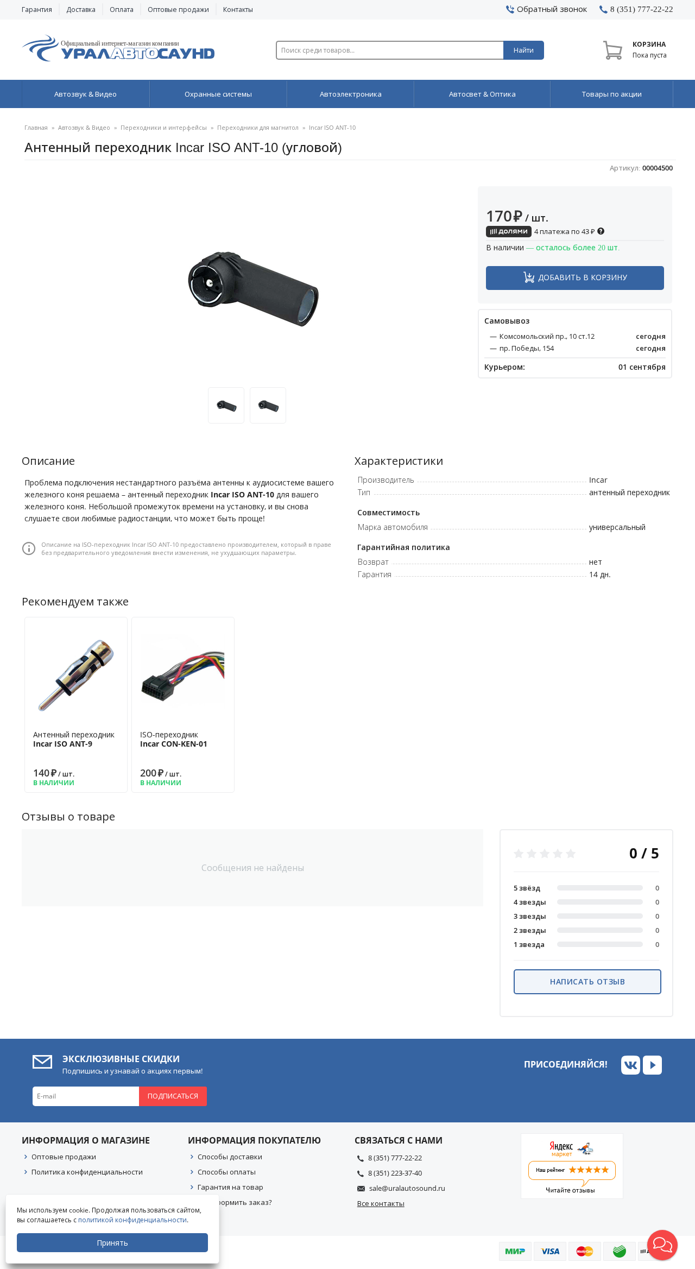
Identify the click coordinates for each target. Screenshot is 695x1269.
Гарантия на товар (230, 1187)
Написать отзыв (587, 981)
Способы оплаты (227, 1172)
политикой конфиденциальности (132, 1219)
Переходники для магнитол (258, 127)
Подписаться (173, 1096)
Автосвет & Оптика (482, 94)
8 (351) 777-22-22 (395, 1158)
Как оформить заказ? (235, 1202)
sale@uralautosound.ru (407, 1188)
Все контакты (381, 1203)
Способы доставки (230, 1156)
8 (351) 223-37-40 (395, 1173)
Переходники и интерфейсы (164, 127)
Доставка (81, 9)
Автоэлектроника (351, 94)
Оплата (122, 9)
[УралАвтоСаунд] (118, 50)
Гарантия (37, 9)
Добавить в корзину (582, 277)
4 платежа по (564, 231)
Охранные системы (218, 94)
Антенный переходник (74, 739)
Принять (112, 1243)
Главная (36, 127)
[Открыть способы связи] (662, 1245)
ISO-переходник (173, 739)
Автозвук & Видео (85, 94)
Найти (524, 50)
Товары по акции (612, 94)
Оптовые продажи (178, 9)
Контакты (238, 9)
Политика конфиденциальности (87, 1172)
